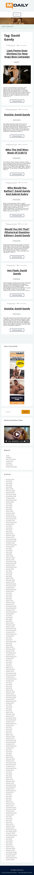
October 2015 (10, 699)
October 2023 (10, 543)
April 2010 (9, 822)
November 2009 (11, 831)
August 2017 (10, 658)
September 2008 (11, 857)
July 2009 (9, 839)
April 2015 (9, 710)
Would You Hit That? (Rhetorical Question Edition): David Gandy (17, 232)
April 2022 (9, 576)
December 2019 (11, 628)
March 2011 (9, 802)
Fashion (16, 279)
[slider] (15, 441)
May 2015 (9, 708)
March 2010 (9, 824)
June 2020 (9, 617)
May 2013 (9, 753)
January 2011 (10, 805)
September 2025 (11, 500)
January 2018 (10, 651)
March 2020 (10, 623)
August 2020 (10, 613)
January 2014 (10, 738)
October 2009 (10, 833)
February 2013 (10, 759)
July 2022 (9, 571)
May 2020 (9, 619)
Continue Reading (18, 101)
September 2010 (11, 813)
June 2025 (9, 505)
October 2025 (10, 498)
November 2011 (11, 787)
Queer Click (9, 461)
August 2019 (10, 636)
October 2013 (10, 744)
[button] (17, 434)
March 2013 (9, 757)
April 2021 (9, 598)
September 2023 (11, 544)
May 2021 (9, 597)
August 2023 (10, 546)
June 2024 (9, 528)
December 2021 (11, 584)
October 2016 (10, 677)
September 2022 (11, 567)
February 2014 (10, 736)
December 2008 (11, 852)
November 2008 (11, 854)
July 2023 (9, 548)
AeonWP (30, 872)
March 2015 (9, 712)
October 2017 (10, 654)
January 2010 (10, 828)
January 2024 (10, 537)
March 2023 (9, 556)
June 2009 (9, 841)
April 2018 (9, 645)
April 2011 (9, 800)
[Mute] (25, 441)
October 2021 (10, 587)
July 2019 (9, 638)
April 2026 (9, 487)
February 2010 (10, 826)
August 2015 (10, 703)
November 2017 (11, 653)
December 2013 (11, 740)
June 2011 (9, 796)
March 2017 (9, 667)
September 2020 (11, 612)
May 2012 (9, 775)
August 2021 (10, 591)
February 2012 (10, 781)
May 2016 (9, 686)
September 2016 (11, 679)
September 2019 (11, 634)
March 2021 (9, 600)
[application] (17, 434)
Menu (17, 14)
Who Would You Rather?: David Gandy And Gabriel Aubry (17, 191)
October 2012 (10, 766)
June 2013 (9, 751)
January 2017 (10, 671)
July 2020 (9, 615)
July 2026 (9, 481)
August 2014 (10, 725)
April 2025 (9, 509)
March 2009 (10, 846)
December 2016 (11, 673)
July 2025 (9, 503)
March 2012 (9, 779)
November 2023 (11, 541)
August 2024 (10, 524)
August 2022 (10, 569)
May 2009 (9, 843)
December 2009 (11, 829)
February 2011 (10, 803)
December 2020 (11, 606)
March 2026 (9, 489)
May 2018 (9, 643)
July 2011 (8, 794)
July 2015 (9, 705)
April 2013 (9, 755)
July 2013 (9, 749)
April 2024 (9, 531)
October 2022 (10, 565)
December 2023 (11, 539)
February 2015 (10, 714)
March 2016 (9, 690)
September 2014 (11, 723)
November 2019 (11, 630)
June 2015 (9, 707)
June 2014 (9, 729)
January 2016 (10, 693)
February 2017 (10, 669)
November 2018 (11, 641)
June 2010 (9, 818)
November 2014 (11, 720)
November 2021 (11, 585)
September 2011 (11, 790)
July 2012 (9, 772)
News (16, 62)
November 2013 (11, 742)
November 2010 (11, 809)
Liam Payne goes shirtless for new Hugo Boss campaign (17, 53)
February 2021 (10, 602)
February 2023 (10, 557)
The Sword (9, 465)
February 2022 (10, 580)
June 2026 (9, 483)
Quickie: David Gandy (17, 114)
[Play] (6, 441)
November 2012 (11, 764)
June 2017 (9, 662)
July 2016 (9, 682)
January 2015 (10, 716)
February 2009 (10, 848)
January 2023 (10, 559)
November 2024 (11, 518)
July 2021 (9, 593)
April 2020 (9, 621)
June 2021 (9, 595)
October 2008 (10, 856)
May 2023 (9, 552)
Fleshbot (8, 457)
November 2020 (11, 608)
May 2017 (9, 664)
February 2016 (10, 692)
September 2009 (11, 835)
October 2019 (10, 632)
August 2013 (10, 748)
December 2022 (11, 561)
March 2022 (9, 578)
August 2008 (10, 859)
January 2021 (10, 604)
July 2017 (9, 660)
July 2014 (9, 727)
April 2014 (9, 733)
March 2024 (9, 533)
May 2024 (9, 530)
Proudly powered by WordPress (9, 872)
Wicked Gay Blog (11, 466)
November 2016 (11, 675)
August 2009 (10, 837)
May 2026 (9, 485)
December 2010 (11, 807)
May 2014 (9, 731)
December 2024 (11, 517)
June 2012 (9, 774)
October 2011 (10, 788)
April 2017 (9, 666)
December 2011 (11, 785)
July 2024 (9, 526)
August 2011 (10, 792)
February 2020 (10, 625)
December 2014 (11, 718)
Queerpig (9, 463)
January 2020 (10, 626)
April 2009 (9, 844)
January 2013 (10, 761)
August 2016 (10, 680)
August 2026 (10, 479)
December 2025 (11, 494)
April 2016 (9, 688)
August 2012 (10, 770)
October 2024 (10, 520)
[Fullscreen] (27, 441)
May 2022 (9, 574)
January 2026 (10, 492)
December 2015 (11, 695)
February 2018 (10, 649)
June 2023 (9, 550)
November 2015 (11, 697)
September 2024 (11, 522)
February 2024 (10, 535)
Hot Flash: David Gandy (17, 272)
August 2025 (10, 502)
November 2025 (11, 496)
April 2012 (9, 777)
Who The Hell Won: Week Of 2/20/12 (17, 151)
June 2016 (9, 684)
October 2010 (10, 811)
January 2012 (10, 783)
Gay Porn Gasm (11, 459)
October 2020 (10, 610)
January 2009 (10, 850)
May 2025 (9, 507)
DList (7, 455)
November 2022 (11, 563)
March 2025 (9, 511)
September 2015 (11, 701)
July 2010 (9, 816)
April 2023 (9, 554)
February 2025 (10, 513)
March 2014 (9, 734)
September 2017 (11, 656)
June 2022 (9, 572)
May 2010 (9, 820)
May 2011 (9, 798)
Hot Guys (16, 120)
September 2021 (11, 589)
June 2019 (9, 639)
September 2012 (11, 768)
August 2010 (10, 815)
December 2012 (11, 762)
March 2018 (9, 647)
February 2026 (10, 490)
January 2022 (10, 582)
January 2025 (10, 515)
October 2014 (10, 721)
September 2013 (11, 746)
